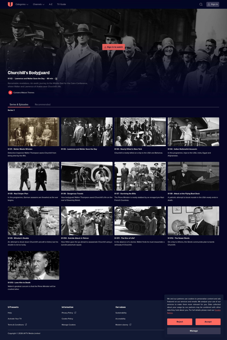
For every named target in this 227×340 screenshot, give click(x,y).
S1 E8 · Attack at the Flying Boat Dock (184, 193)
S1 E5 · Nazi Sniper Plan (18, 193)
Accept (208, 321)
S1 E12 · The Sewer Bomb (178, 238)
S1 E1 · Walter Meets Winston (20, 149)
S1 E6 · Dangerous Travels (72, 193)
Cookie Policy (67, 318)
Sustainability (121, 312)
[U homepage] (10, 4)
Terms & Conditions (16, 324)
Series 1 (11, 110)
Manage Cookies (69, 324)
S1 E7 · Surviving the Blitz (125, 193)
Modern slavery (122, 324)
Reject (180, 321)
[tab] (42, 105)
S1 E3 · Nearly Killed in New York (128, 149)
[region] (193, 316)
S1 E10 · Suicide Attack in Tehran (75, 238)
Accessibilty (120, 318)
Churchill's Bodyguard (29, 72)
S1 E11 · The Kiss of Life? (124, 238)
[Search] (201, 4)
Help (10, 312)
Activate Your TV (15, 318)
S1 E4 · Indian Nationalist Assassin (182, 149)
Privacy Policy (67, 312)
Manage (194, 330)
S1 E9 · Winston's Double (18, 238)
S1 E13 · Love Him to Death (19, 282)
